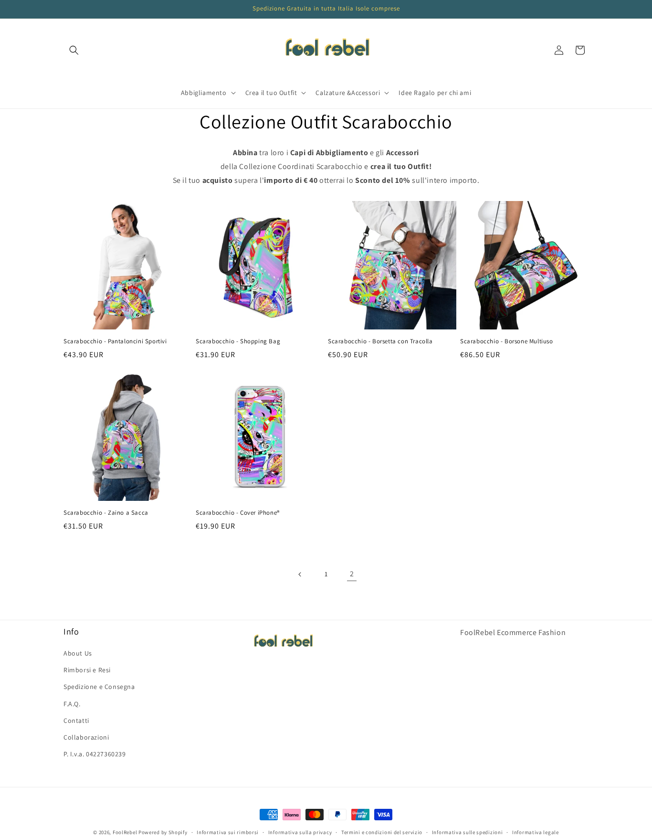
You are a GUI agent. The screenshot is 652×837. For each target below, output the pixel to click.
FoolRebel (125, 832)
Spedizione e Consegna (99, 687)
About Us (77, 653)
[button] (73, 50)
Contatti (76, 720)
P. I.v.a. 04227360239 (94, 754)
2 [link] (352, 574)
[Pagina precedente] (300, 574)
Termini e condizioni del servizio (381, 831)
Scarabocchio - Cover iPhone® (238, 513)
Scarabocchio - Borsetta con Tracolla (380, 341)
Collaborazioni (86, 737)
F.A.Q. (72, 703)
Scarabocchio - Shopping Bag (238, 341)
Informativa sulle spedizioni (467, 831)
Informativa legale (535, 831)
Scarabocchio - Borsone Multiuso (506, 341)
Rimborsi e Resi (87, 670)
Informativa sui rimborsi (228, 831)
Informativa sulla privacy (300, 831)
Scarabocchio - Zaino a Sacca (105, 513)
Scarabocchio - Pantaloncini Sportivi (115, 341)
